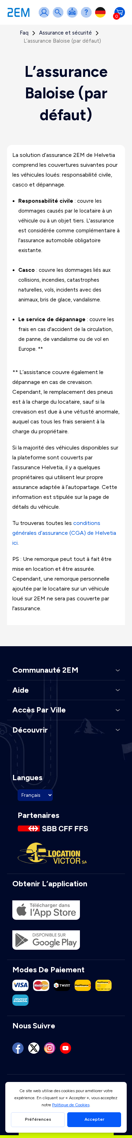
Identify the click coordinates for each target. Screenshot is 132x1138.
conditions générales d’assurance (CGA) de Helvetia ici (64, 533)
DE (101, 16)
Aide (87, 16)
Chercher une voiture (59, 16)
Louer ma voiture (73, 16)
